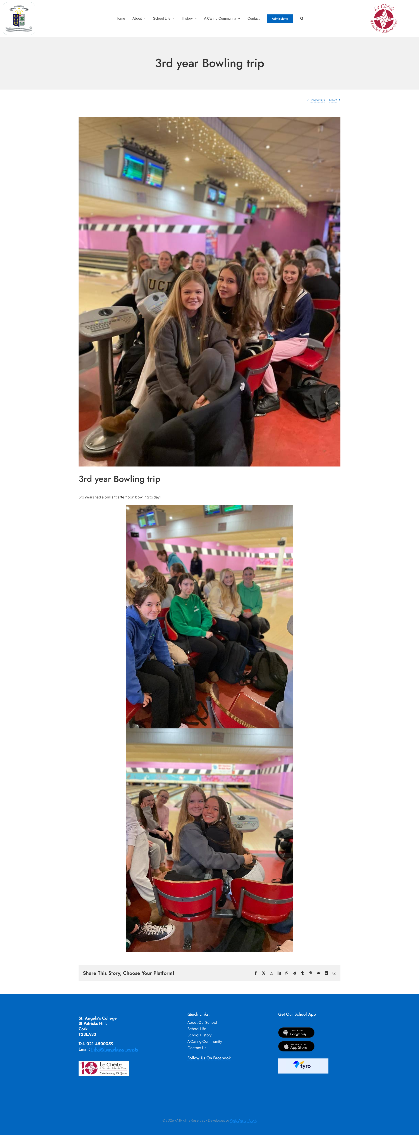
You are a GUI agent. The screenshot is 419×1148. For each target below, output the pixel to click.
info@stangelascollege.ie (115, 1049)
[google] (296, 1029)
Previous (318, 100)
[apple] (296, 1043)
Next (333, 100)
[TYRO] (303, 1060)
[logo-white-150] (19, 4)
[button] (302, 18)
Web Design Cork (243, 1120)
